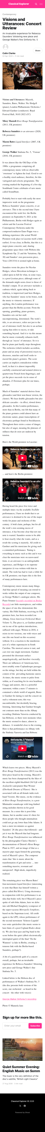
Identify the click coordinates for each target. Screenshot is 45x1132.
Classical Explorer (19, 1101)
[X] (20, 1106)
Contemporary (9, 14)
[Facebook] (25, 1106)
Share (37, 50)
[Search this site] (36, 4)
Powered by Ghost (22, 1112)
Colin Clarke (8, 53)
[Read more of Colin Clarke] (5, 47)
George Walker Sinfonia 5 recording (19, 999)
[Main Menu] (41, 4)
